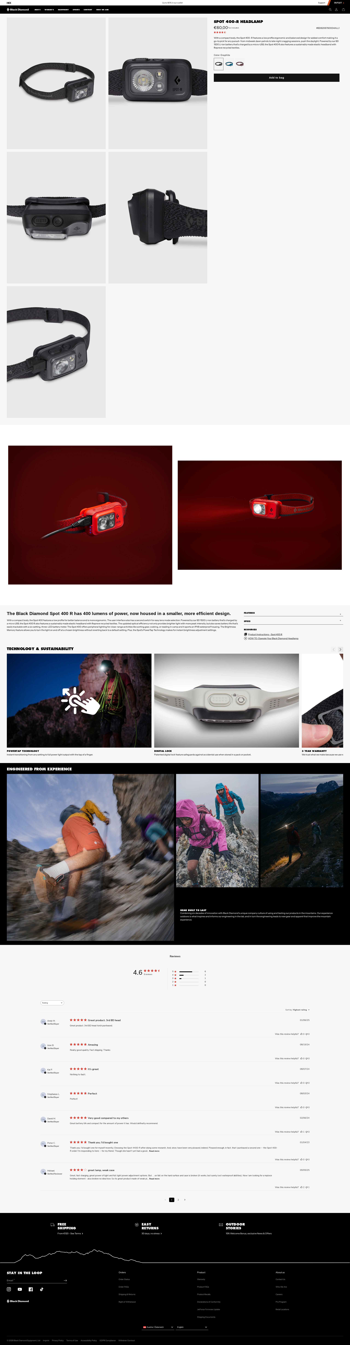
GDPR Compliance (108, 1340)
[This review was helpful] (301, 1187)
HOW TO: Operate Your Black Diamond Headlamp (273, 638)
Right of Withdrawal (127, 1302)
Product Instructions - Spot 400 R (265, 634)
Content (88, 10)
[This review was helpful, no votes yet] (301, 1034)
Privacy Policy (58, 1340)
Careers (279, 1294)
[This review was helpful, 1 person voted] (301, 1131)
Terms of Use (72, 1340)
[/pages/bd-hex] (9, 3)
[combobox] (52, 1002)
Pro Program (281, 1302)
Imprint (46, 1340)
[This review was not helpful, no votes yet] (306, 1034)
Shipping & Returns (127, 1294)
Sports (76, 10)
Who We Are (102, 10)
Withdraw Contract (126, 1340)
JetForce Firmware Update (208, 1309)
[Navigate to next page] (184, 1200)
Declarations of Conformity (208, 1302)
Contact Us (280, 1279)
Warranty (201, 1279)
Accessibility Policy (89, 1340)
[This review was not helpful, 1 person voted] (306, 1187)
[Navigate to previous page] (165, 1200)
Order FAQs (124, 1287)
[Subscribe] (65, 1280)
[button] (38, 9)
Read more (154, 1151)
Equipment (63, 10)
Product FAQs (203, 1287)
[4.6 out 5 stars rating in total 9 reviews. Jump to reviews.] (220, 32)
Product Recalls (203, 1294)
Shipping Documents (206, 1317)
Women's (49, 10)
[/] (18, 9)
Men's (38, 10)
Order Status (124, 1279)
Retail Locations (282, 1309)
